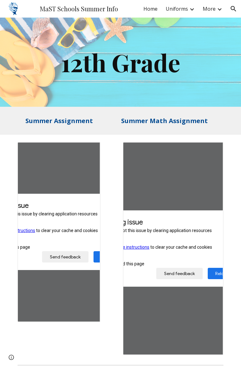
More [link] (209, 8)
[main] (120, 62)
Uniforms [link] (177, 8)
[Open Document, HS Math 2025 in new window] (211, 150)
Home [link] (150, 8)
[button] (233, 8)
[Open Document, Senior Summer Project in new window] (88, 150)
